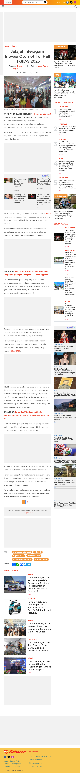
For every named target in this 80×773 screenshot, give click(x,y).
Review (31, 599)
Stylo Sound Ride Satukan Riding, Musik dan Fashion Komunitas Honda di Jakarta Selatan (64, 65)
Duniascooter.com (35, 766)
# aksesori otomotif (22, 552)
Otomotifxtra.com (35, 756)
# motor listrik (41, 559)
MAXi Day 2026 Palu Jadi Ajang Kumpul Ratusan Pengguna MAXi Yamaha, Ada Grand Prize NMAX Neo (67, 184)
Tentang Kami (16, 764)
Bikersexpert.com (35, 763)
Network (8, 2)
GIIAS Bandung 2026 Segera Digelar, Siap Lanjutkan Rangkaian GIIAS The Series (70, 310)
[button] (75, 6)
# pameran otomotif (22, 559)
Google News (27, 513)
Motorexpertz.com (35, 760)
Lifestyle (32, 639)
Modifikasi (63, 139)
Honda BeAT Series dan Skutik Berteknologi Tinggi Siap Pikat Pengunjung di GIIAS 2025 (27, 415)
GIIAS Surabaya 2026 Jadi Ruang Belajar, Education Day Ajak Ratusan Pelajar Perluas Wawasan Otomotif (66, 166)
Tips (67, 275)
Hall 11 (48, 214)
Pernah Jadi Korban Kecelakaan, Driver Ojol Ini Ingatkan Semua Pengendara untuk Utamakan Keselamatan (65, 94)
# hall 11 (37, 552)
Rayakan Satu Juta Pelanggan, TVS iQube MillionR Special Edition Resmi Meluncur (39, 607)
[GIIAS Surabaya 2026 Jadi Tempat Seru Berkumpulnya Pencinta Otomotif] (15, 646)
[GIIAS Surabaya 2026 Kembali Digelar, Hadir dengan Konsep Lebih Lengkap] (15, 665)
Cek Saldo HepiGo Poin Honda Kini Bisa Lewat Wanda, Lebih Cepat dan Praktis (67, 129)
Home (6, 46)
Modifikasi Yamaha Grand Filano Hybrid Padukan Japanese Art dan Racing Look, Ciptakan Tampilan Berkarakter (67, 146)
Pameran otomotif (42, 114)
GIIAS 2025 (15, 351)
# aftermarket (33, 556)
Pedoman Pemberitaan (12, 766)
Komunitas (63, 107)
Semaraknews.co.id (48, 756)
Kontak (6, 761)
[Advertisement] (40, 27)
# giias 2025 (18, 556)
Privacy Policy (15, 761)
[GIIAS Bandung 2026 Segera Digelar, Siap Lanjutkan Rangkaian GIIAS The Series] (15, 627)
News (14, 46)
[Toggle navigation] (3, 6)
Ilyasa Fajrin (42, 66)
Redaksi (6, 764)
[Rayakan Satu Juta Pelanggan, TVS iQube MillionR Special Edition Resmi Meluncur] (15, 607)
